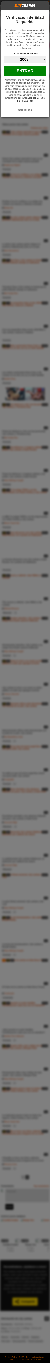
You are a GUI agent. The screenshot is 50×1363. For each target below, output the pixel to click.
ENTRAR (25, 70)
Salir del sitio (25, 110)
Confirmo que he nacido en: (25, 54)
